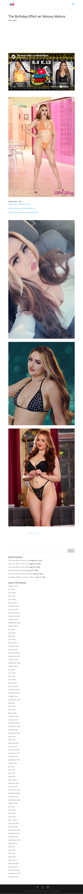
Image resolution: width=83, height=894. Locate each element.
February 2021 (13, 783)
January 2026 (13, 609)
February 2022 (13, 743)
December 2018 (14, 870)
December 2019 (14, 830)
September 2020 (14, 800)
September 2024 (14, 663)
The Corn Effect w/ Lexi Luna (18, 564)
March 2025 (12, 643)
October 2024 (13, 659)
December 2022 (14, 723)
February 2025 (13, 646)
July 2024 (11, 670)
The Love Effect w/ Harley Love (19, 560)
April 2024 (12, 680)
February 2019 (13, 863)
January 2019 (13, 867)
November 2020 (14, 793)
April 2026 (12, 599)
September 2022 (14, 733)
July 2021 (11, 766)
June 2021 (11, 770)
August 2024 (12, 666)
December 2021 (14, 750)
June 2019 (11, 850)
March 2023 (12, 713)
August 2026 (12, 586)
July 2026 (11, 589)
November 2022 (14, 726)
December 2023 (14, 690)
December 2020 (14, 790)
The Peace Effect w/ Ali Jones (18, 567)
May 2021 (11, 773)
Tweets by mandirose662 (33, 533)
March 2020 (12, 820)
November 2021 (14, 753)
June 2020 (11, 810)
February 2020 (13, 823)
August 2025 (12, 626)
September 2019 (14, 840)
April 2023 (12, 710)
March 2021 (12, 780)
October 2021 (13, 756)
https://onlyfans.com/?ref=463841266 (21, 208)
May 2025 (11, 636)
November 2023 (14, 693)
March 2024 (12, 683)
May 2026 (11, 596)
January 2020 (13, 827)
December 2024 (14, 653)
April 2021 (12, 776)
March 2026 (12, 603)
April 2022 (12, 740)
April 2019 (12, 857)
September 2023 (14, 700)
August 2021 (12, 763)
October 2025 (13, 619)
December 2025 (14, 613)
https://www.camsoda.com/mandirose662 (23, 212)
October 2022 (13, 730)
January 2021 (13, 786)
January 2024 (13, 686)
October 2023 (13, 696)
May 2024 (11, 676)
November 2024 (14, 656)
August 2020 (12, 803)
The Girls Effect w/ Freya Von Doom (21, 574)
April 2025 (12, 639)
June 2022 (11, 736)
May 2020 (11, 813)
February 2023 (13, 716)
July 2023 (11, 703)
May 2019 (11, 853)
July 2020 (11, 807)
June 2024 (11, 673)
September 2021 (14, 760)
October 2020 (13, 797)
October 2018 (13, 877)
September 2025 (14, 623)
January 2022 (13, 746)
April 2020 (12, 817)
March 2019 (12, 860)
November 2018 (14, 873)
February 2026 (13, 606)
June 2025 (11, 633)
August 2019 (12, 843)
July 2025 (11, 629)
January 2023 (13, 720)
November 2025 (14, 616)
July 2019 (11, 847)
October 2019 (13, 837)
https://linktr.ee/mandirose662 (19, 204)
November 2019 (14, 833)
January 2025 (13, 649)
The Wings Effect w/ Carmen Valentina (22, 577)
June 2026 (11, 593)
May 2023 (11, 706)
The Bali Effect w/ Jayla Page (18, 570)
